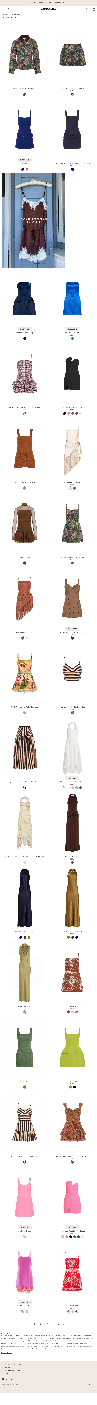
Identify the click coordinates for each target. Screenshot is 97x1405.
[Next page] (64, 1324)
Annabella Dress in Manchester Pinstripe (72, 163)
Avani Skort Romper (72, 1006)
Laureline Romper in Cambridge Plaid (25, 407)
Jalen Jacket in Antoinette (25, 88)
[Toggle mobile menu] (3, 9)
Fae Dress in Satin (72, 332)
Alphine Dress (24, 1230)
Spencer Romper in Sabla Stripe (24, 1155)
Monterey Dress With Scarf (72, 781)
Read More (6, 1352)
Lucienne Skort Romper (24, 332)
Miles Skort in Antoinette (72, 88)
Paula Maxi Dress (24, 1006)
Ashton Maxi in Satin (24, 931)
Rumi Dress (25, 557)
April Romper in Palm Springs (24, 706)
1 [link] (34, 1324)
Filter (6, 17)
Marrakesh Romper (72, 482)
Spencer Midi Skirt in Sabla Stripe (24, 781)
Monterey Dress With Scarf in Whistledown (24, 856)
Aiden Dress (24, 1081)
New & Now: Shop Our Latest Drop (48, 2)
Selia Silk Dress (24, 1305)
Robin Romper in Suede (24, 482)
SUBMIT (88, 1384)
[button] (95, 8)
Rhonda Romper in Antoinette (72, 557)
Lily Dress (72, 1081)
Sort (13, 17)
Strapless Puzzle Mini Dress (72, 407)
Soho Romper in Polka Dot (72, 631)
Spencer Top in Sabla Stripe (72, 706)
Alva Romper (24, 163)
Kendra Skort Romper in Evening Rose (72, 1155)
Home (5, 14)
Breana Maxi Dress (72, 856)
